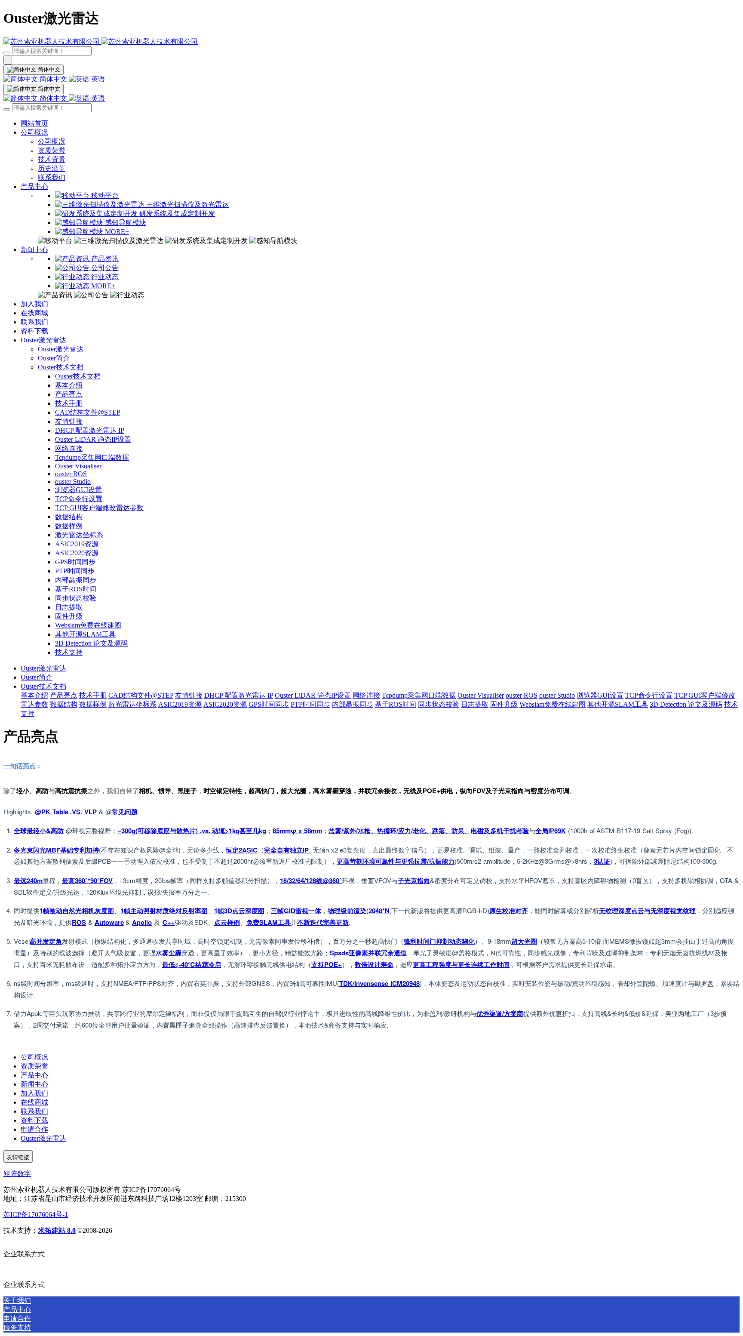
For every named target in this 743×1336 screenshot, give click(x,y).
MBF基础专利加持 (72, 850)
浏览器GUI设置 (78, 489)
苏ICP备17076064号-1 (35, 1214)
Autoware (109, 922)
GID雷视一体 (302, 910)
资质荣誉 (51, 150)
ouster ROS (71, 473)
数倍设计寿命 (374, 964)
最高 (68, 880)
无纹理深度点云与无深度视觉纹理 (647, 910)
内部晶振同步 (75, 580)
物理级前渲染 (347, 910)
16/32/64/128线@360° (311, 880)
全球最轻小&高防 (39, 830)
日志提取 (69, 607)
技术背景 (51, 159)
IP (306, 850)
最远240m (28, 880)
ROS (79, 922)
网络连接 (69, 448)
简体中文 (53, 79)
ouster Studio (73, 481)
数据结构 (69, 516)
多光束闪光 (30, 850)
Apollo (142, 922)
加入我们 (34, 304)
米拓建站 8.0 (57, 1230)
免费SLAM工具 (268, 922)
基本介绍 (69, 385)
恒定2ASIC (242, 850)
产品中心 (34, 186)
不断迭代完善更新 (323, 922)
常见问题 (125, 811)
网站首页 (34, 123)
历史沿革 (51, 168)
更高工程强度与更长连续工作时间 (461, 964)
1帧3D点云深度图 (239, 910)
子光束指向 (414, 880)
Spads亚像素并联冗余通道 (368, 952)
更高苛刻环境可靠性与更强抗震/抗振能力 (395, 861)
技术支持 (69, 652)
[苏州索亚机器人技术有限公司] (371, 41)
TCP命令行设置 (78, 498)
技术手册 (69, 403)
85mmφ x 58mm (297, 830)
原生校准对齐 (508, 910)
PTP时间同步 (75, 571)
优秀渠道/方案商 (499, 1013)
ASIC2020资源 (76, 553)
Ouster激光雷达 (43, 340)
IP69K (557, 830)
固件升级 (69, 616)
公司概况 (34, 132)
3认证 (602, 861)
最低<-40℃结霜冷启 (191, 964)
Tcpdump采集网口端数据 (92, 457)
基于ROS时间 (75, 589)
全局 (541, 830)
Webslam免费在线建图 (88, 625)
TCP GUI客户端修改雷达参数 (99, 507)
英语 (97, 79)
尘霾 (175, 952)
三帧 (277, 910)
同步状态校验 (75, 598)
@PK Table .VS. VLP (66, 811)
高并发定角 (46, 941)
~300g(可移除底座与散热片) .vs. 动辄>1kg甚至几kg (192, 830)
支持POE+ (326, 964)
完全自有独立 (283, 850)
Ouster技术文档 (60, 367)
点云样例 (227, 922)
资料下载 (34, 331)
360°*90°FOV (94, 880)
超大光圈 (524, 941)
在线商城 (34, 313)
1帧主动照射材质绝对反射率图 (164, 910)
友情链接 (69, 421)
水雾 (162, 952)
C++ (169, 922)
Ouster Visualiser (78, 466)
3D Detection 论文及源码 (91, 643)
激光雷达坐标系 (79, 535)
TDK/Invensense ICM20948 (379, 983)
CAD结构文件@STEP (87, 412)
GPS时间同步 (75, 562)
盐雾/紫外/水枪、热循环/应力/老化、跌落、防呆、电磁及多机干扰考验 (429, 830)
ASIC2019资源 (76, 544)
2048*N (379, 910)
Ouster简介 (54, 358)
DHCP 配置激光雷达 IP (89, 430)
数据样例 (69, 525)
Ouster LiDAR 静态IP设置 (93, 439)
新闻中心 (34, 249)
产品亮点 (69, 394)
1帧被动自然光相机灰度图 (77, 910)
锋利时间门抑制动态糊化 (439, 941)
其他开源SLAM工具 (85, 634)
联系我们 (51, 177)
